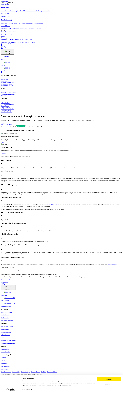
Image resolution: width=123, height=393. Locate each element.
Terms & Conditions (6, 372)
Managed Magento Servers (8, 34)
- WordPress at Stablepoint (8, 28)
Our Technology (5, 329)
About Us (3, 357)
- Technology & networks (34, 28)
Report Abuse (4, 369)
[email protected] (112, 264)
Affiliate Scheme (5, 335)
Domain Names (5, 349)
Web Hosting (4, 79)
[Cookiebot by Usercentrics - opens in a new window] (11, 389)
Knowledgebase (28, 39)
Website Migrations (6, 332)
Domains (3, 36)
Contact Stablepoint (30, 42)
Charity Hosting (5, 318)
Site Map (43, 372)
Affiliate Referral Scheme (17, 39)
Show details (26, 389)
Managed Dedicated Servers (8, 31)
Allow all (109, 379)
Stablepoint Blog (5, 39)
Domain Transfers (5, 352)
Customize (108, 384)
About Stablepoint (6, 42)
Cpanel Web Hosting (6, 312)
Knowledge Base (5, 366)
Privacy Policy (16, 372)
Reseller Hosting (5, 81)
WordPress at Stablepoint (7, 82)
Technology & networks (7, 85)
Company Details (35, 372)
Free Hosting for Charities (18, 42)
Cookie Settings (25, 372)
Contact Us (4, 360)
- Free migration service (21, 28)
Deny (109, 389)
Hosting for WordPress (7, 320)
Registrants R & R (52, 372)
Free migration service (6, 84)
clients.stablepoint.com (53, 204)
